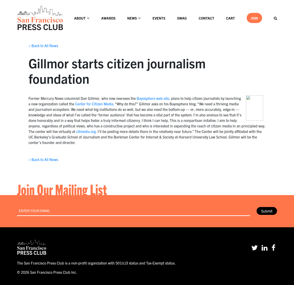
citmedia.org (86, 131)
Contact (206, 18)
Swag (182, 18)
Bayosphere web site (153, 98)
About (80, 18)
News (132, 18)
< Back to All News (43, 45)
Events (159, 18)
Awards (108, 18)
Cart (230, 18)
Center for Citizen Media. (94, 103)
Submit (266, 211)
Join (254, 18)
